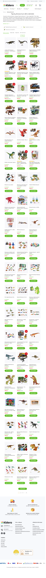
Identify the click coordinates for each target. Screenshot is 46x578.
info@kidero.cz (7, 525)
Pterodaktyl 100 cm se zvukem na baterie (9, 140)
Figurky (4, 12)
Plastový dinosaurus (21, 229)
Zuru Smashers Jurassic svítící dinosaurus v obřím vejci (22, 95)
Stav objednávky (18, 524)
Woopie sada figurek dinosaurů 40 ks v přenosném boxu (22, 208)
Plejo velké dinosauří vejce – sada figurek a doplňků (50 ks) (34, 163)
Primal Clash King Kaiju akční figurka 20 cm (34, 387)
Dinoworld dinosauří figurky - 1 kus (34, 275)
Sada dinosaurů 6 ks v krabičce (9, 320)
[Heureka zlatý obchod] (16, 552)
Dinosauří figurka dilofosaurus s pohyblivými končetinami (10, 387)
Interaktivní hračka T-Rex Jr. (22, 139)
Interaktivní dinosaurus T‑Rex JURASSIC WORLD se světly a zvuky (10, 73)
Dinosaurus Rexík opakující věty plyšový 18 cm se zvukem (34, 298)
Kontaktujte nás (36, 526)
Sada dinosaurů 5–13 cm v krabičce (22, 275)
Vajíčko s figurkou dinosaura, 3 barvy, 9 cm (22, 455)
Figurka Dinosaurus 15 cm (22, 297)
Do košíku (9, 56)
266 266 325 (29, 5)
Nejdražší (17, 32)
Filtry (23, 35)
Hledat (22, 5)
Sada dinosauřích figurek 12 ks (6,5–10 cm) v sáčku (10, 275)
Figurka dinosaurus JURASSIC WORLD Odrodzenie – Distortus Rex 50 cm (35, 50)
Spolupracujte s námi (37, 533)
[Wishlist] (6, 39)
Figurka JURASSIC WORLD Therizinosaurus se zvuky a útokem (34, 73)
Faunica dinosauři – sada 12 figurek (34, 253)
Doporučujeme (6, 32)
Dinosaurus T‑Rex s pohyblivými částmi (33, 455)
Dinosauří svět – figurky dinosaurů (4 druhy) (9, 432)
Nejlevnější (12, 32)
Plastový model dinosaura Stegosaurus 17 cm (34, 477)
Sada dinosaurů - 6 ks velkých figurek (21, 387)
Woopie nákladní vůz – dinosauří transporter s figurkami (33, 118)
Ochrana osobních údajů (20, 528)
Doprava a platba (34, 1)
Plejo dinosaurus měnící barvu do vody (21, 320)
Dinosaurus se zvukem (9, 184)
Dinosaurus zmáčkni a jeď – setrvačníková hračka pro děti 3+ (10, 253)
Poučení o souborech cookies (38, 529)
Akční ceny (6, 8)
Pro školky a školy (36, 528)
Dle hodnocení (23, 32)
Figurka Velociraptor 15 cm (34, 431)
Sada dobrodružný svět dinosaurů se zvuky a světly (10, 410)
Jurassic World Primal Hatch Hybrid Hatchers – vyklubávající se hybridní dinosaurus (22, 343)
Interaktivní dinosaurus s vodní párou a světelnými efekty (22, 118)
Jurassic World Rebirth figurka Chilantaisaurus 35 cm (22, 365)
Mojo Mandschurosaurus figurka (34, 343)
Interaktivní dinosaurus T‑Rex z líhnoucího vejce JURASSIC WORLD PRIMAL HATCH (22, 73)
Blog (28, 1)
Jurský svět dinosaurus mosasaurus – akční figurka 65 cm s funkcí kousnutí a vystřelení (10, 50)
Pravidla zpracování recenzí (38, 531)
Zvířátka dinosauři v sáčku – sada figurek (10, 230)
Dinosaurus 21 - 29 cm (9, 476)
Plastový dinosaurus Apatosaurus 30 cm (33, 230)
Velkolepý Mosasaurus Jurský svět (21, 50)
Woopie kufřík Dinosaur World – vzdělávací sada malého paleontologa (21, 163)
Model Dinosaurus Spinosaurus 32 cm (32, 365)
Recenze (34, 534)
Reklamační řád (18, 533)
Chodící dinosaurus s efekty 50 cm (34, 140)
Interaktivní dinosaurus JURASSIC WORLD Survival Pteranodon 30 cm (10, 95)
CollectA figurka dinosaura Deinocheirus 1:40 (34, 410)
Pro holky (12, 8)
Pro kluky (26, 8)
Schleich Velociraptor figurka (10, 162)
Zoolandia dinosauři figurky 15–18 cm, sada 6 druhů (22, 253)
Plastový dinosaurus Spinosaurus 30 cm (21, 410)
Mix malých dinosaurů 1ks (9, 297)
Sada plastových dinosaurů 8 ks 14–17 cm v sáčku (10, 343)
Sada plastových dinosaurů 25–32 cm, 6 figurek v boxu (22, 477)
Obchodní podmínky (19, 526)
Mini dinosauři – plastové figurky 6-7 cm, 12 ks (34, 320)
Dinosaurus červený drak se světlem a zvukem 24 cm (10, 208)
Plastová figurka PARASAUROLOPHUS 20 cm (10, 455)
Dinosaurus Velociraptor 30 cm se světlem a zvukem (22, 185)
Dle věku (19, 8)
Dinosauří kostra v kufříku (34, 207)
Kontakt (40, 1)
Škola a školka (4, 546)
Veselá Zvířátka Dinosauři (34, 184)
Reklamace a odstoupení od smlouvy (22, 531)
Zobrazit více (5, 23)
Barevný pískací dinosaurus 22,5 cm (22, 432)
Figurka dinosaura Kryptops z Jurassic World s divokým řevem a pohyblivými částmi (10, 118)
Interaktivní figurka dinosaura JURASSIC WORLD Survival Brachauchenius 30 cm (35, 95)
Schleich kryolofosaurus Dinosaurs (9, 365)
